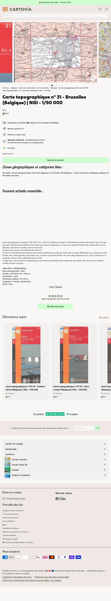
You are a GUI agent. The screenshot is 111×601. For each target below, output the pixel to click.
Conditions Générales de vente (17, 577)
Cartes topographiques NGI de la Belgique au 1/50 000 (35, 173)
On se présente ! (8, 521)
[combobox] (55, 15)
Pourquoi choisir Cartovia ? (13, 511)
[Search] (106, 15)
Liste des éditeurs (9, 535)
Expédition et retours (10, 528)
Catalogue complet (9, 539)
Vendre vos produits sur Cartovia (15, 532)
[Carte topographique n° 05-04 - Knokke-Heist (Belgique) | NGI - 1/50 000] (26, 361)
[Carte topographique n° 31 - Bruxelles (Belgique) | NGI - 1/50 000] (55, 210)
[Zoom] (93, 78)
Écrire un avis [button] (55, 306)
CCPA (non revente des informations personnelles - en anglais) (31, 580)
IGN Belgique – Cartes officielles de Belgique (79, 173)
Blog (4, 525)
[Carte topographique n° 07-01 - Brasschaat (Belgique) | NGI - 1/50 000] (74, 361)
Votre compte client (10, 518)
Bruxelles (6, 173)
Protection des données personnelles (51, 577)
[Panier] (100, 9)
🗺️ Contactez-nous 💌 (11, 514)
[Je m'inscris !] (97, 428)
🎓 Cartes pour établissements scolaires (18, 542)
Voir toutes (104, 317)
